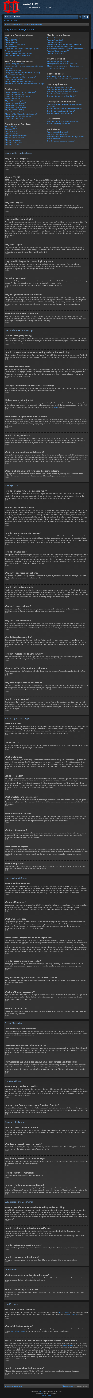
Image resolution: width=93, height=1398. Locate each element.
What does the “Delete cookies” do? (17, 55)
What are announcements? (14, 138)
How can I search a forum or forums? (60, 87)
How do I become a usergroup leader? (60, 46)
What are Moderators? (55, 40)
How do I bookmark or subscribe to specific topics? (65, 109)
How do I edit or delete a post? (15, 94)
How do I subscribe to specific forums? (61, 111)
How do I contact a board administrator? (61, 141)
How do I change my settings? (15, 64)
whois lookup (68, 1346)
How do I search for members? (58, 94)
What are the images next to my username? (20, 77)
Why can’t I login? (11, 46)
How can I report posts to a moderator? (18, 112)
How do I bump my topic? (14, 118)
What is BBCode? (11, 127)
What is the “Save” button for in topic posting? (21, 114)
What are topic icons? (12, 144)
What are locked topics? (13, 142)
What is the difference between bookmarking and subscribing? (64, 105)
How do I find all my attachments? (59, 124)
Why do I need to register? (14, 38)
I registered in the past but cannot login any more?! (23, 49)
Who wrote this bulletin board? (57, 132)
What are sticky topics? (13, 140)
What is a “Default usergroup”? (58, 51)
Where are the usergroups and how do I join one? (64, 44)
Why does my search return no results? (61, 89)
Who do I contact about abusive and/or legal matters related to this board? (65, 138)
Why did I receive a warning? (15, 110)
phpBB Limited (63, 1312)
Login (7, 20)
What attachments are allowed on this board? (63, 121)
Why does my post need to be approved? (19, 116)
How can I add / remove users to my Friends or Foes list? (67, 79)
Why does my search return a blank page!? (62, 92)
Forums (18, 17)
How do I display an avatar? (14, 79)
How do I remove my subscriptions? (60, 113)
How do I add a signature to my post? (18, 96)
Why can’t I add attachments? (15, 107)
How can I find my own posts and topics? (61, 96)
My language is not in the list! (15, 75)
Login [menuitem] (84, 17)
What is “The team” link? (56, 53)
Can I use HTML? (11, 129)
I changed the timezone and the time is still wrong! (22, 73)
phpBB (56, 407)
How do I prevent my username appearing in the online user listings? (24, 67)
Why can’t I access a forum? (15, 105)
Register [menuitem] (88, 17)
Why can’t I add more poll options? (17, 101)
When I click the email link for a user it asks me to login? (25, 84)
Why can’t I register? (12, 42)
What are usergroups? (55, 42)
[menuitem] (80, 17)
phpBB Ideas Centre (18, 1331)
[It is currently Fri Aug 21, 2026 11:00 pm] (87, 24)
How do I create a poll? (13, 99)
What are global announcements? (16, 136)
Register (15, 20)
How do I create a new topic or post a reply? (20, 92)
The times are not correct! (14, 70)
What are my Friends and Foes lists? (60, 77)
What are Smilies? (11, 131)
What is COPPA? (11, 40)
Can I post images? (12, 133)
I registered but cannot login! (15, 44)
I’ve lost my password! (13, 51)
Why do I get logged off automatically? (18, 53)
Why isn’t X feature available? (57, 134)
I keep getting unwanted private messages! (62, 64)
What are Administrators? (56, 38)
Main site (8, 17)
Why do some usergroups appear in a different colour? (66, 49)
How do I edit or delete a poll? (15, 103)
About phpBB (72, 1314)
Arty (42, 1393)
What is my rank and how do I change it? (19, 81)
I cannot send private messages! (58, 62)
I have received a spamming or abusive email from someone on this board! (65, 67)
